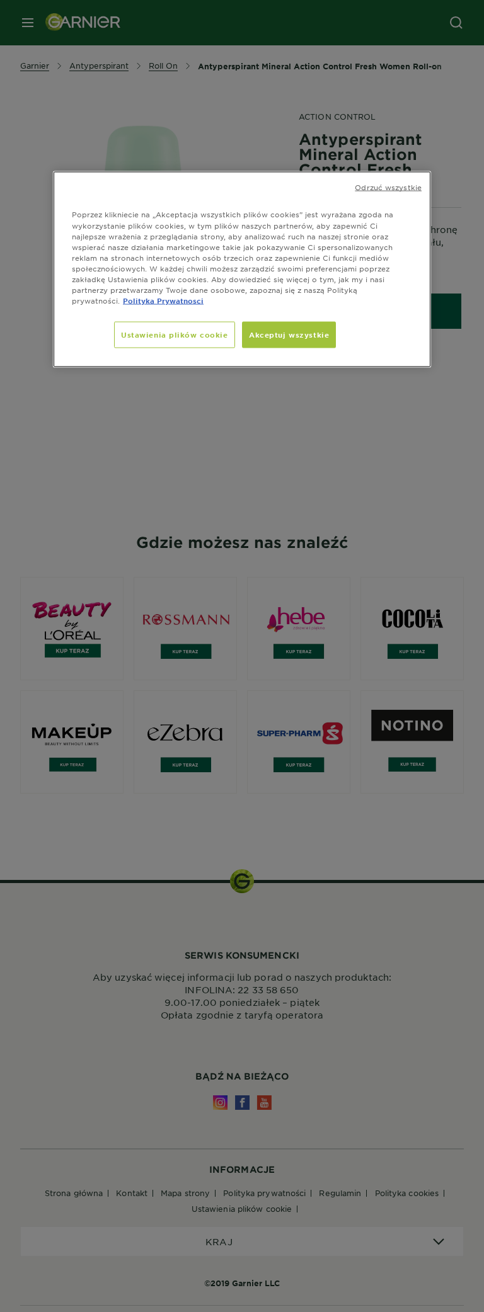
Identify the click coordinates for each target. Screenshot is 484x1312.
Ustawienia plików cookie (174, 334)
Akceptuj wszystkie (289, 334)
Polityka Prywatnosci (163, 299)
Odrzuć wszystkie (388, 187)
